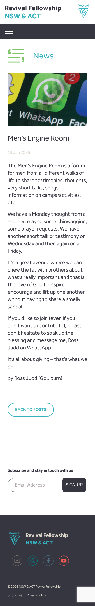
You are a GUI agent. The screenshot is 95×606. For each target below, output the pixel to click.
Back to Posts (30, 409)
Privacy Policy (36, 595)
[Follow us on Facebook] (48, 564)
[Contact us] (17, 564)
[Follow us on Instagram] (32, 564)
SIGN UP (74, 485)
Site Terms (15, 595)
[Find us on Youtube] (64, 564)
